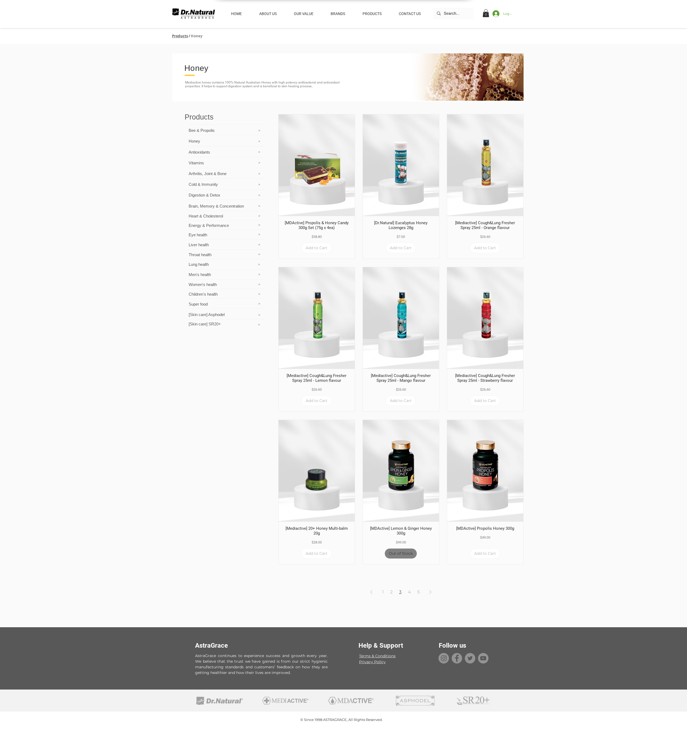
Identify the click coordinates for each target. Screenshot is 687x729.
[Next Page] (430, 592)
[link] (486, 13)
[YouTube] (483, 658)
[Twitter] (470, 658)
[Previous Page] (371, 592)
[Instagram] (443, 658)
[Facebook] (457, 658)
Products (180, 36)
